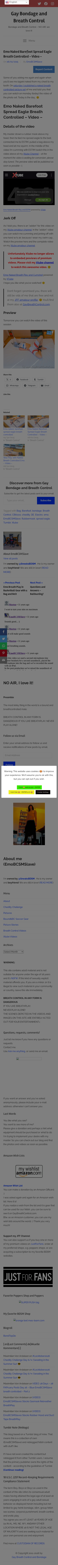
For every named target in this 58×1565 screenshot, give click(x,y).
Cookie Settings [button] (43, 792)
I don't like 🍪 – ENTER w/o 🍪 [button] (21, 792)
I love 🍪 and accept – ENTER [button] (29, 787)
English (13, 2)
